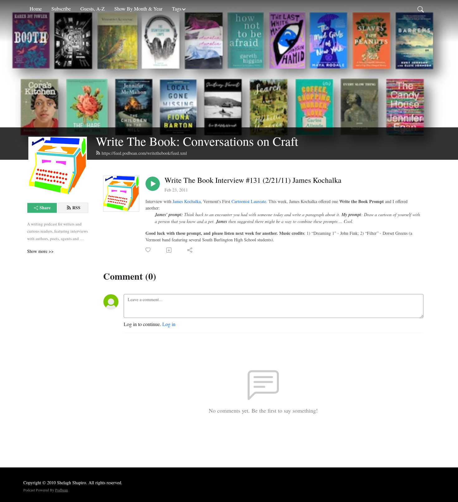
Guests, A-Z (92, 8)
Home (36, 8)
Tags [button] (176, 8)
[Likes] (148, 250)
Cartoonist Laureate (248, 201)
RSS (76, 207)
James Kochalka (187, 201)
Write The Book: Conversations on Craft (197, 141)
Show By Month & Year (138, 8)
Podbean (61, 489)
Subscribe (61, 8)
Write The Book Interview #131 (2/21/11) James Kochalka (253, 180)
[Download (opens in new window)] (169, 250)
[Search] (420, 8)
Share (45, 207)
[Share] (190, 250)
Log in (168, 324)
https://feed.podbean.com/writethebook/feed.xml (144, 153)
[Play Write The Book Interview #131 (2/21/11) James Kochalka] (153, 184)
